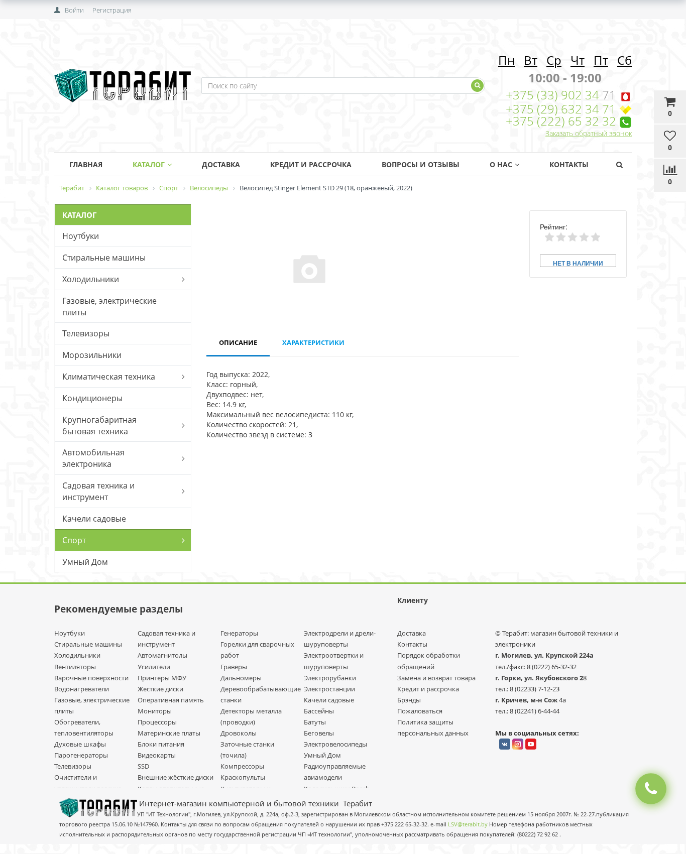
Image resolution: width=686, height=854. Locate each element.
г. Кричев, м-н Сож (527, 699)
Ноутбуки (80, 235)
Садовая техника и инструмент (98, 491)
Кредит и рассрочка (428, 688)
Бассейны (319, 710)
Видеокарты (157, 755)
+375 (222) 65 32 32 (561, 120)
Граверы (233, 666)
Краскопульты (242, 777)
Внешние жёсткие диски (175, 777)
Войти (74, 10)
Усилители (154, 666)
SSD (143, 766)
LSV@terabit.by (468, 824)
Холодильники (90, 279)
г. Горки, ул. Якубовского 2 (539, 677)
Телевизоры (85, 333)
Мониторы (155, 710)
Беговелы (319, 733)
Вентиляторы (75, 666)
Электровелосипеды (335, 744)
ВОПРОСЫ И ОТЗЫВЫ (421, 164)
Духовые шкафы (80, 744)
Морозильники (92, 354)
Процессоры (157, 721)
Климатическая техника (108, 376)
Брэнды (409, 699)
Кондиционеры (92, 398)
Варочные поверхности (91, 677)
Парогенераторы (81, 755)
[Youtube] (530, 744)
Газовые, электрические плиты (109, 306)
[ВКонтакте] (504, 744)
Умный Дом (85, 561)
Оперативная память (171, 699)
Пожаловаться (419, 710)
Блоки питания (161, 744)
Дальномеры (241, 677)
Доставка (221, 164)
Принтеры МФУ (162, 677)
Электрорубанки (330, 677)
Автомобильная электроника (93, 458)
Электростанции (329, 688)
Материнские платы (169, 733)
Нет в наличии (578, 263)
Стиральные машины (104, 257)
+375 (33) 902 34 (554, 94)
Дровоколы (238, 733)
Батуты (315, 721)
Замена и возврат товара (436, 677)
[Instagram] (517, 744)
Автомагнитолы (162, 655)
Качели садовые (94, 518)
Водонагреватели (81, 688)
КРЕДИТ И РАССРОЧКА (311, 164)
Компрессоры (242, 766)
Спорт (74, 540)
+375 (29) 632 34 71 (561, 108)
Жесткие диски (160, 688)
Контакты (569, 164)
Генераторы (239, 633)
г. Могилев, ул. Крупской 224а (544, 655)
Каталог (149, 164)
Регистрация (112, 10)
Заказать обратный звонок (588, 133)
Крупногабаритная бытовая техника (99, 425)
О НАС (501, 164)
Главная (85, 164)
